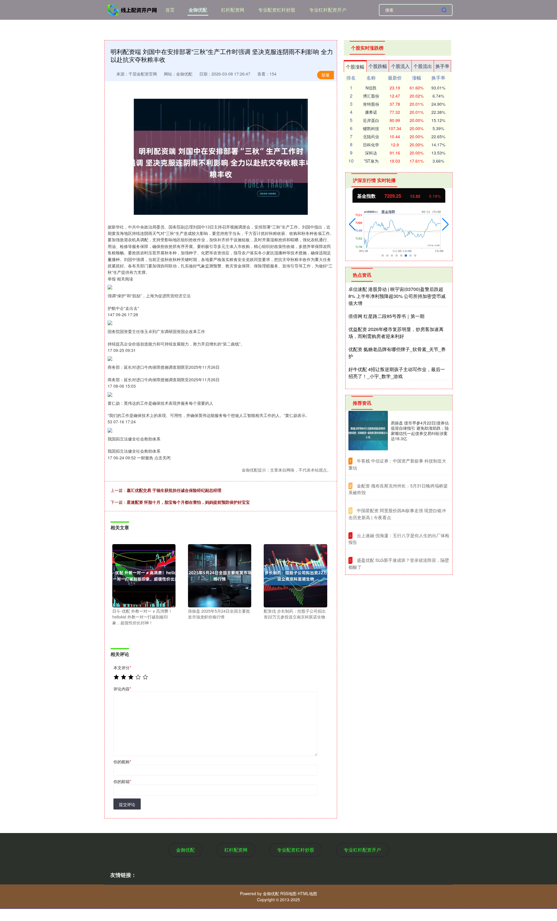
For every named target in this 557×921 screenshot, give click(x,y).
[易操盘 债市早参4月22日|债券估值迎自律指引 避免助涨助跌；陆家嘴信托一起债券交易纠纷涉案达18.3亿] (368, 430)
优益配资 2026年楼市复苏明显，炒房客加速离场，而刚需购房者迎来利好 (396, 332)
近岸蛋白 (371, 120)
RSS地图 (288, 893)
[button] (352, 224)
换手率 (442, 66)
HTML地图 (307, 893)
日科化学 (371, 144)
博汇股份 (371, 96)
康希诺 (371, 112)
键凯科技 (371, 128)
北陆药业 (371, 136)
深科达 (371, 153)
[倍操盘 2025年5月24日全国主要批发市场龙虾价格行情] (219, 575)
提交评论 (127, 804)
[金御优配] (132, 9)
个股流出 (422, 66)
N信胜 (371, 88)
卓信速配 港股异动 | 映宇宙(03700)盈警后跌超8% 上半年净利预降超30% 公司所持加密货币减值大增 (397, 296)
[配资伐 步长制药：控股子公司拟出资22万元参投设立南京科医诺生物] (295, 575)
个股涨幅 (355, 66)
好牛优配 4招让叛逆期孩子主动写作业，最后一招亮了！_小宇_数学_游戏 (396, 372)
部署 (325, 75)
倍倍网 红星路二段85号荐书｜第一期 (386, 316)
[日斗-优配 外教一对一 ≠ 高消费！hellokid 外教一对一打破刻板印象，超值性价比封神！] (144, 575)
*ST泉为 (371, 161)
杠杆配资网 (232, 9)
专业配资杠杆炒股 (276, 9)
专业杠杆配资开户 (327, 9)
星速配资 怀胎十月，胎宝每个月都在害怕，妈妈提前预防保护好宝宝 (188, 502)
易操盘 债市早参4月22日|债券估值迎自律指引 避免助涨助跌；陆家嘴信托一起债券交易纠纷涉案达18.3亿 (420, 431)
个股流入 (400, 66)
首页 (170, 9)
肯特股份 (371, 104)
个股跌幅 (377, 66)
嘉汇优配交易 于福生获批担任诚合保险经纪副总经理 (174, 490)
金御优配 (198, 9)
